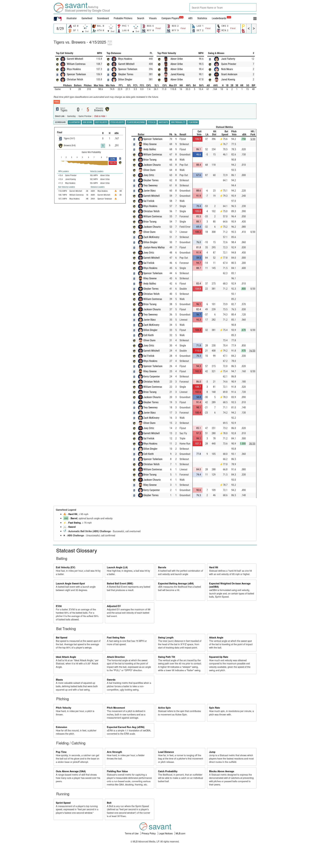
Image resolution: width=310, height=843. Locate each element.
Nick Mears (227, 69)
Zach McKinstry (151, 237)
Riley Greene (150, 144)
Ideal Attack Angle (66, 656)
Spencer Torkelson (76, 74)
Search (140, 18)
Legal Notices (166, 833)
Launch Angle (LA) (117, 567)
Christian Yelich (75, 79)
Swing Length (166, 637)
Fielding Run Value (117, 771)
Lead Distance (166, 751)
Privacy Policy (149, 833)
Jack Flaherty (228, 58)
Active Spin (164, 707)
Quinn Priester (228, 64)
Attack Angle (216, 637)
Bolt (109, 802)
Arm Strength (114, 751)
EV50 (59, 606)
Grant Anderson (229, 74)
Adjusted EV (114, 606)
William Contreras (76, 64)
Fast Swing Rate (116, 637)
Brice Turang (149, 159)
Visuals (153, 18)
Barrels (162, 567)
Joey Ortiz (148, 175)
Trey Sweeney (150, 185)
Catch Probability (167, 771)
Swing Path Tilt (166, 656)
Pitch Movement (116, 707)
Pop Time (61, 751)
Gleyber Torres (125, 74)
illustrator (72, 18)
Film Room (193, 122)
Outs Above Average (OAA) (71, 771)
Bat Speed (61, 637)
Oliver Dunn (149, 170)
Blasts (59, 679)
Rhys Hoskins (74, 69)
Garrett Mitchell (75, 58)
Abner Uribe (176, 58)
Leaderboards (221, 18)
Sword (72, 526)
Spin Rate (214, 707)
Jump (212, 751)
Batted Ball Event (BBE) (120, 583)
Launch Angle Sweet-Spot (70, 583)
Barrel (74, 518)
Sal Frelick (148, 200)
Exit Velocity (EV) (65, 567)
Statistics (202, 18)
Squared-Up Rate (218, 656)
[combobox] (223, 7)
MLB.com (180, 833)
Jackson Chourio (152, 164)
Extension (61, 727)
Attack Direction (116, 656)
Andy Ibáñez (149, 149)
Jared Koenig (177, 74)
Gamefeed (87, 18)
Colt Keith (148, 335)
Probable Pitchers (123, 18)
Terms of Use (132, 833)
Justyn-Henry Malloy (154, 247)
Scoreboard (103, 18)
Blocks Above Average (221, 771)
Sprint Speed (63, 802)
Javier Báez (149, 190)
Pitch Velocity (63, 707)
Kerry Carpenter (151, 376)
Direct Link (60, 116)
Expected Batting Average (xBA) (176, 583)
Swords (111, 679)
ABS (190, 18)
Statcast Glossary (76, 550)
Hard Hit (72, 514)
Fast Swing (74, 522)
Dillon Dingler (125, 79)
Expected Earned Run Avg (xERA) (126, 727)
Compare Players (170, 18)
